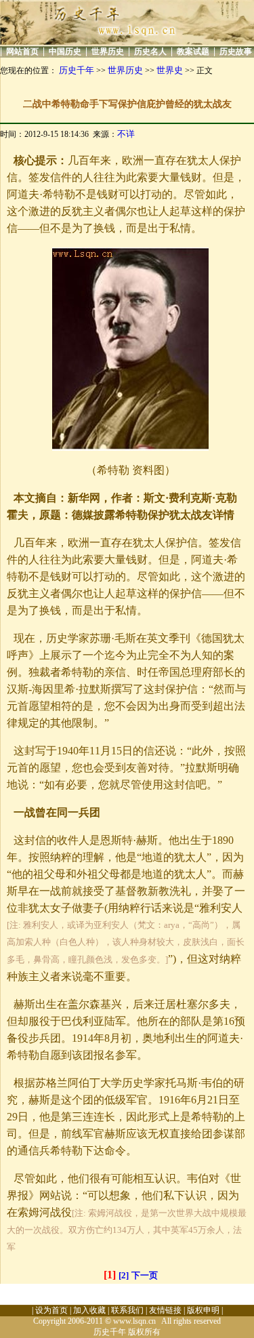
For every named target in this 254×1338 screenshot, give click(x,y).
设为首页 (51, 1310)
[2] (124, 1275)
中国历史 (65, 51)
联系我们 (127, 1310)
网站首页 (22, 51)
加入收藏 (89, 1310)
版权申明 (203, 1310)
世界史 (169, 70)
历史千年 (76, 70)
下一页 (144, 1275)
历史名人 (150, 51)
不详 (126, 134)
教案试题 (193, 51)
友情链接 (165, 1310)
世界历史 (107, 51)
